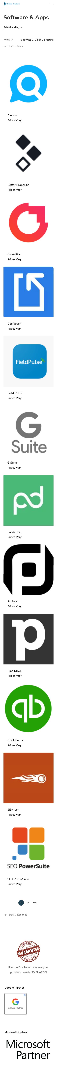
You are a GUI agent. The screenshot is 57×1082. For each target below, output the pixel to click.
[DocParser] (28, 292)
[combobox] (12, 27)
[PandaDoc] (28, 500)
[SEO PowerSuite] (28, 847)
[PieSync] (28, 569)
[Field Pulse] (28, 361)
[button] (52, 3)
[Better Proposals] (28, 153)
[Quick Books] (28, 708)
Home (6, 39)
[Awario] (28, 83)
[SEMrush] (28, 778)
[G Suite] (28, 431)
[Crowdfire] (28, 222)
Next (35, 902)
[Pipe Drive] (28, 639)
